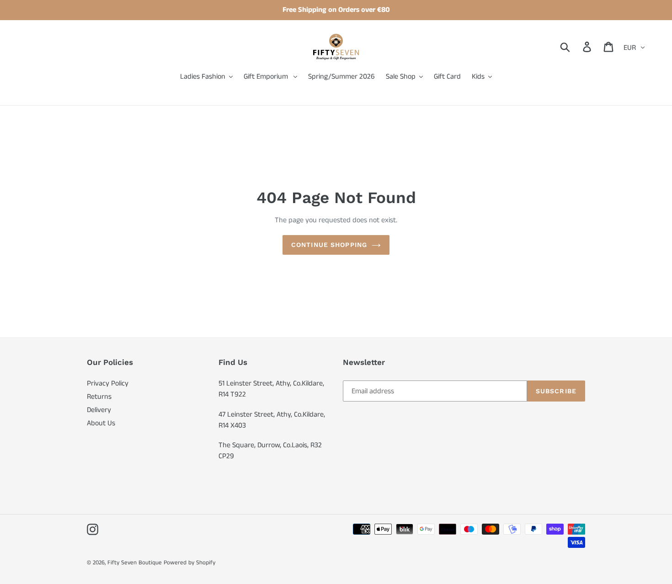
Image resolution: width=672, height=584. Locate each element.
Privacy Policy (107, 383)
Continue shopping (329, 244)
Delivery (99, 410)
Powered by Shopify (189, 562)
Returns (99, 396)
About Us (101, 423)
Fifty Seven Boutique (134, 562)
